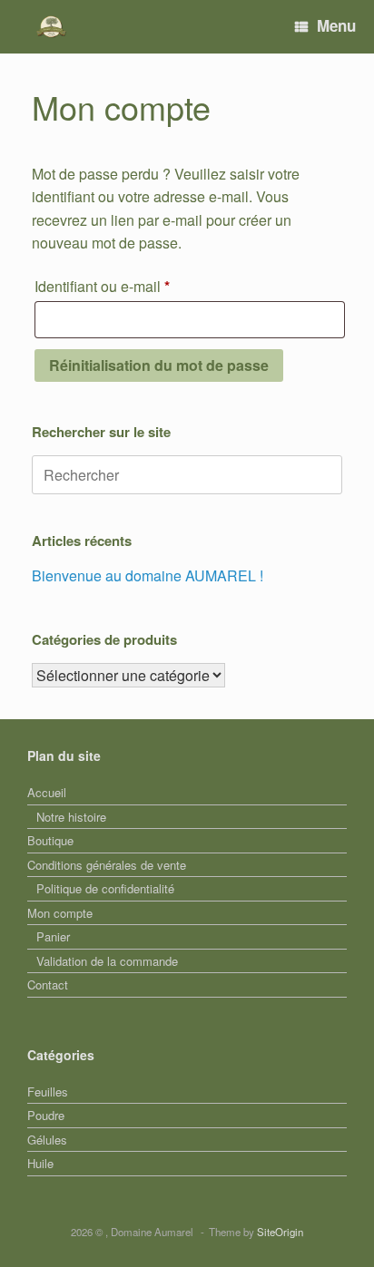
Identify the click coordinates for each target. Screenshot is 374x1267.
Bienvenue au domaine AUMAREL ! (147, 575)
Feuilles (47, 1091)
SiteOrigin (280, 1231)
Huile (40, 1163)
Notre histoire (71, 816)
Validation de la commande (107, 961)
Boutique (50, 840)
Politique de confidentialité (105, 888)
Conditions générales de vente (106, 864)
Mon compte (60, 912)
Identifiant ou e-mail (137, 286)
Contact (47, 984)
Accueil (46, 792)
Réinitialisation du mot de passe (159, 365)
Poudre (45, 1115)
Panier (53, 936)
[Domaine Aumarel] (51, 27)
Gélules (47, 1139)
